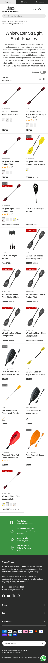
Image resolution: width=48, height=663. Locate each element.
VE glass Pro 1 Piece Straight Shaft (10, 163)
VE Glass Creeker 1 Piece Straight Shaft (10, 113)
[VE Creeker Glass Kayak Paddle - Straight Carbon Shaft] (36, 95)
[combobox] (24, 16)
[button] (39, 9)
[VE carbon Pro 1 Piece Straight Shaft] (36, 278)
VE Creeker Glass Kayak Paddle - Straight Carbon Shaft (36, 114)
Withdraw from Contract (32, 657)
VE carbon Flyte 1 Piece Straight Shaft (36, 334)
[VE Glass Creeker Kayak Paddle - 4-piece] (36, 355)
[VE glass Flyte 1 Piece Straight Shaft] (12, 192)
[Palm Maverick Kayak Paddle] (36, 439)
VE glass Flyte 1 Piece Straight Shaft (11, 210)
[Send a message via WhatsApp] (43, 658)
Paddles (10, 22)
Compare (35, 72)
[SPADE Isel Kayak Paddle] (12, 239)
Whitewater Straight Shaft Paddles (12, 24)
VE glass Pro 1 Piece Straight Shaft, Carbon (35, 163)
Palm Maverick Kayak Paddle (35, 456)
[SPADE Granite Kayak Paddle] (36, 192)
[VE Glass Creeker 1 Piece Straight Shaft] (12, 95)
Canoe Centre (11, 650)
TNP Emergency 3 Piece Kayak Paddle (10, 412)
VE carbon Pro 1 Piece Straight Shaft (35, 296)
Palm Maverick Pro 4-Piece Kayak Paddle (11, 373)
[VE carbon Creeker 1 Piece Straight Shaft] (36, 239)
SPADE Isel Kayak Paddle (9, 257)
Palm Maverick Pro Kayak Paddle (34, 412)
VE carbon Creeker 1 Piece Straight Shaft (34, 257)
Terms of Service (18, 657)
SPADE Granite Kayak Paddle (35, 210)
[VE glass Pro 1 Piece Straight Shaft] (12, 145)
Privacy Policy (6, 657)
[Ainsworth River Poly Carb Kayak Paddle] (12, 439)
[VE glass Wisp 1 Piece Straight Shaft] (12, 480)
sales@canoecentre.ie (16, 590)
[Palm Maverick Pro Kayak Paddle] (36, 394)
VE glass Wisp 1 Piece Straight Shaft (11, 497)
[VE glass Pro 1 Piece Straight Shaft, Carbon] (36, 145)
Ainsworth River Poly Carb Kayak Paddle (11, 456)
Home (4, 22)
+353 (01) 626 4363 (16, 587)
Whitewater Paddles (21, 22)
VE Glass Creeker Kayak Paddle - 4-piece (35, 373)
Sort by (5, 77)
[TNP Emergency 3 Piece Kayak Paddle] (12, 394)
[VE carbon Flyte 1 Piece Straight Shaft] (36, 317)
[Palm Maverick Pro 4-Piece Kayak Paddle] (12, 355)
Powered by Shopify (22, 650)
